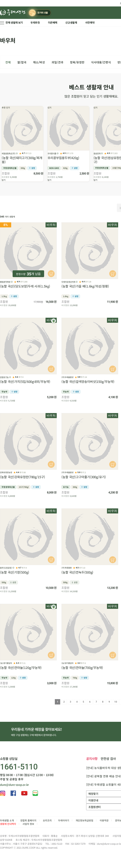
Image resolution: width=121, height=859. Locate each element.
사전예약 (90, 22)
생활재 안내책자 (8, 823)
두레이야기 (63, 820)
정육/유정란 (77, 62)
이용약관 (104, 820)
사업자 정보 (28, 823)
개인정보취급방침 (84, 820)
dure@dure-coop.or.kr (14, 785)
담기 (4, 179)
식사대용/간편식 (101, 62)
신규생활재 (71, 22)
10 (115, 701)
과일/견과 (57, 62)
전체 (8, 62)
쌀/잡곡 (21, 62)
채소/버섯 (39, 62)
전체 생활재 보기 (14, 22)
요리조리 (47, 820)
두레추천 (35, 22)
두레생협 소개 (7, 820)
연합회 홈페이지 (28, 820)
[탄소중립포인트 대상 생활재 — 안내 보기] (53, 320)
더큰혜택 (52, 22)
